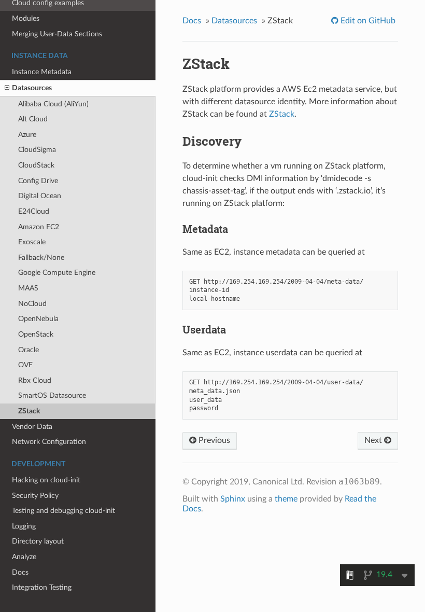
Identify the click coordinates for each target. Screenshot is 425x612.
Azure (27, 134)
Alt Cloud (33, 119)
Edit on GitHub (366, 21)
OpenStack (35, 334)
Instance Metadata (42, 72)
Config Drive (38, 181)
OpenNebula (38, 319)
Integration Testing (42, 587)
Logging (24, 526)
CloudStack (36, 165)
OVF (25, 365)
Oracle (28, 350)
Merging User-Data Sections (57, 34)
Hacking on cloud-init (46, 480)
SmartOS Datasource (52, 395)
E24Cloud (33, 211)
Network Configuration (49, 442)
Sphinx (232, 499)
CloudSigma (37, 150)
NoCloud (32, 304)
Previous (213, 440)
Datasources (32, 88)
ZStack (29, 411)
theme (286, 499)
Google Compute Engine (56, 272)
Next (374, 440)
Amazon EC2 (38, 227)
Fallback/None (41, 257)
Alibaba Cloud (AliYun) (53, 104)
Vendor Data (32, 426)
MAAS (28, 288)
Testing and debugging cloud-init (63, 510)
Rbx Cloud (34, 380)
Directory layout (38, 541)
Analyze (24, 557)
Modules (25, 18)
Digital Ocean (39, 196)
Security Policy (35, 495)
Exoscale (32, 242)
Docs (20, 572)
